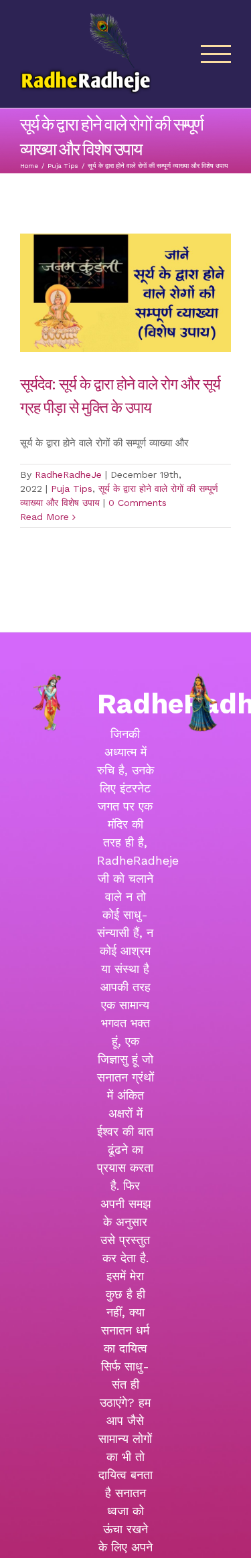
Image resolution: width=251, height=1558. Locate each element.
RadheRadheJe (68, 474)
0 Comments (137, 502)
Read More (44, 516)
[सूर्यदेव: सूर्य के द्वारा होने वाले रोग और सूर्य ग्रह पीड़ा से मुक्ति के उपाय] (125, 293)
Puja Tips (71, 488)
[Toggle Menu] (216, 54)
